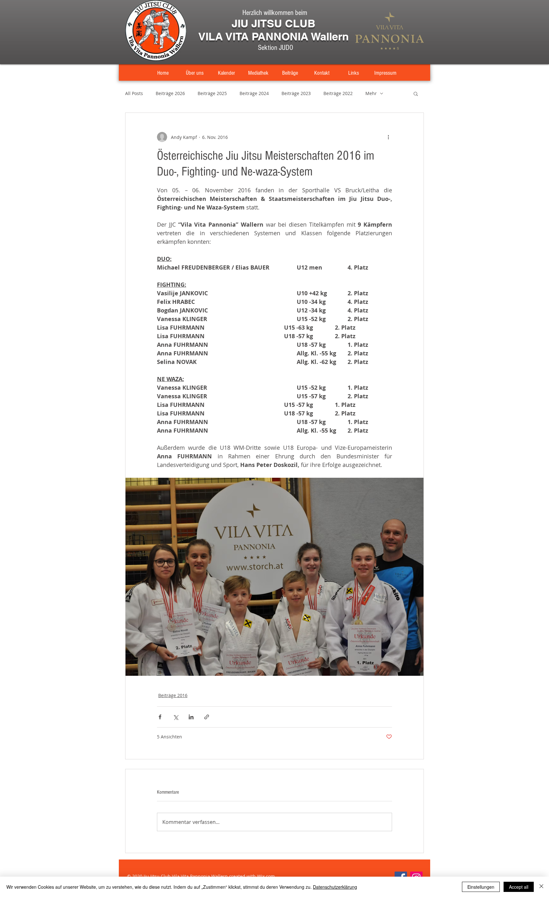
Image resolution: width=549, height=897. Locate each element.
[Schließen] (541, 887)
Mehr (371, 93)
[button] (416, 93)
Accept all (518, 887)
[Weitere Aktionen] (388, 137)
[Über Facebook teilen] (160, 717)
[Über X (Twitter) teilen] (176, 717)
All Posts (134, 93)
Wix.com (266, 876)
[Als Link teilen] (207, 717)
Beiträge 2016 (172, 695)
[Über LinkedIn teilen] (191, 717)
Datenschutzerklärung (335, 887)
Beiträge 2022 (338, 93)
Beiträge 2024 (254, 93)
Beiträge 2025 (212, 93)
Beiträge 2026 (170, 93)
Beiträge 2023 (296, 93)
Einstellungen (480, 887)
